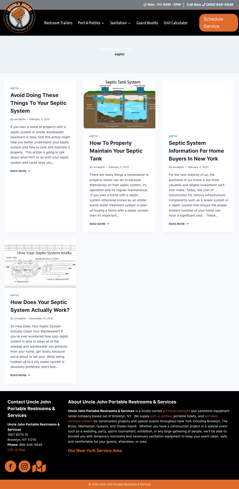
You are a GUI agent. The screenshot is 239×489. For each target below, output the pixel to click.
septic (14, 88)
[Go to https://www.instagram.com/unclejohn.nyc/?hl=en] (24, 466)
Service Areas (109, 48)
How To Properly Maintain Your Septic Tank (116, 151)
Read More (20, 170)
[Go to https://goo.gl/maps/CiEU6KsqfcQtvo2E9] (38, 466)
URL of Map (16, 450)
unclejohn (20, 119)
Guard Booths (147, 22)
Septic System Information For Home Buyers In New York (196, 151)
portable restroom (176, 411)
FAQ (129, 48)
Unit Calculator (176, 22)
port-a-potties (161, 416)
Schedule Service (213, 22)
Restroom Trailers (58, 22)
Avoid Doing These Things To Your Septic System (38, 103)
